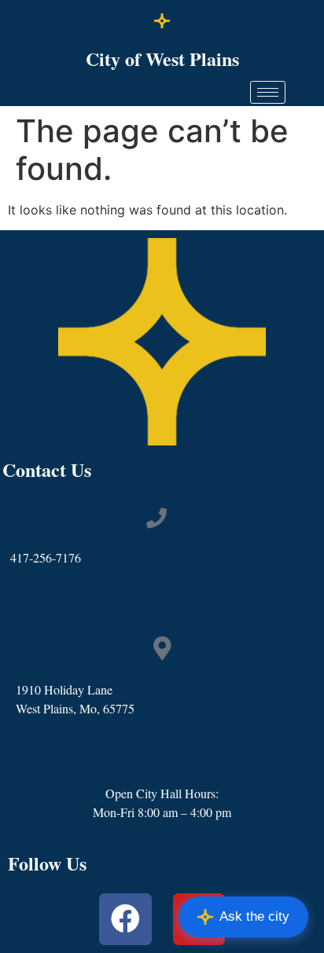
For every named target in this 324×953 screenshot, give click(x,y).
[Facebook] (125, 919)
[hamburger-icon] (267, 92)
